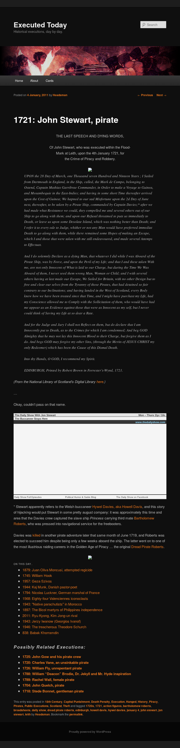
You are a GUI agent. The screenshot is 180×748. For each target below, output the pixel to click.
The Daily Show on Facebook (132, 497)
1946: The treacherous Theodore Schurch (54, 626)
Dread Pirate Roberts (147, 546)
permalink (76, 714)
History (143, 701)
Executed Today (40, 24)
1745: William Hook (37, 575)
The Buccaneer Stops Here (31, 418)
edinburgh (82, 710)
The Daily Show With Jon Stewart (35, 415)
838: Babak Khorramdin (40, 632)
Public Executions (37, 706)
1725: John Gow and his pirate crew (51, 656)
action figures (112, 706)
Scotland (56, 706)
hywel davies (116, 710)
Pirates (18, 706)
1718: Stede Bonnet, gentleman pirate (53, 691)
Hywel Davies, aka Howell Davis (117, 506)
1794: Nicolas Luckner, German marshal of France (61, 592)
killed (36, 535)
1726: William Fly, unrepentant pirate (52, 668)
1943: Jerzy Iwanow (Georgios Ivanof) (51, 621)
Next (161, 95)
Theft (66, 706)
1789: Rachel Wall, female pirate (48, 679)
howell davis (98, 710)
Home (19, 80)
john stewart (149, 710)
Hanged (131, 701)
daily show (39, 710)
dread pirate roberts (60, 710)
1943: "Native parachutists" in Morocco (52, 603)
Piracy (153, 701)
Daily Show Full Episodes (27, 497)
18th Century (53, 701)
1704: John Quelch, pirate (43, 685)
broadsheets (22, 710)
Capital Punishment (77, 701)
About (34, 80)
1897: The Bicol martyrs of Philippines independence (62, 609)
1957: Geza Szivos (37, 581)
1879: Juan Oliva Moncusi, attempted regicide (57, 569)
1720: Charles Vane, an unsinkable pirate (55, 662)
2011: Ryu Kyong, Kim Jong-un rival (49, 615)
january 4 (133, 710)
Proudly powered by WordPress (90, 731)
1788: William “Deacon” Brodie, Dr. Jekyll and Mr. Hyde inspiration (76, 673)
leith (28, 714)
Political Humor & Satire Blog (80, 497)
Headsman (60, 95)
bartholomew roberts (137, 706)
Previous (145, 95)
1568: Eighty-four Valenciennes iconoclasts (55, 598)
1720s (90, 706)
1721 (98, 706)
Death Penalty (100, 701)
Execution (118, 701)
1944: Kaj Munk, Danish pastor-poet (49, 586)
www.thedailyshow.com (150, 422)
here (100, 381)
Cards (50, 80)
